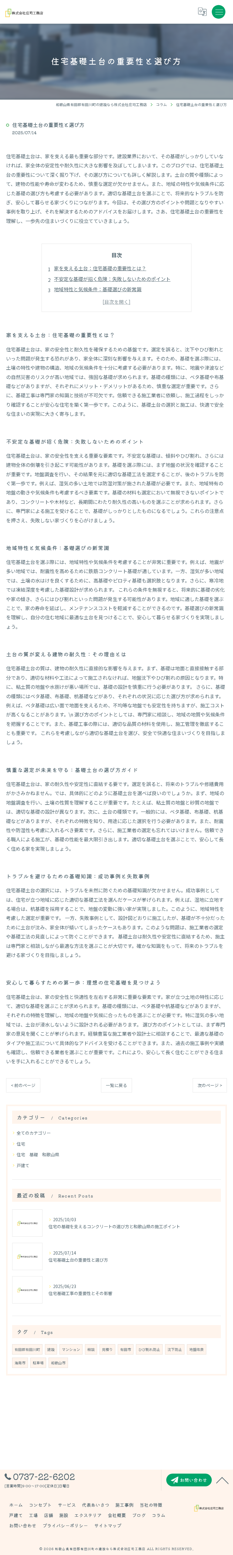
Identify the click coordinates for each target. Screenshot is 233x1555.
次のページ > (210, 1085)
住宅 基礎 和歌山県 (38, 1154)
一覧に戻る (116, 1085)
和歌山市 (58, 1362)
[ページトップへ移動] (222, 1480)
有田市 (125, 1349)
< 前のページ (23, 1085)
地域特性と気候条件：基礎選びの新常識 (97, 289)
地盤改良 (196, 1349)
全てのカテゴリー (34, 1133)
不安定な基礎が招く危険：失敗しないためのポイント (112, 278)
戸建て (23, 1165)
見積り (107, 1349)
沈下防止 (174, 1349)
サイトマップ (107, 1525)
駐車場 (38, 1362)
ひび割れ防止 (149, 1349)
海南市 (20, 1362)
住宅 (21, 1144)
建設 (51, 1349)
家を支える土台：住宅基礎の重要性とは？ (100, 268)
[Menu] (219, 12)
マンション (71, 1349)
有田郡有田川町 (27, 1349)
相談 (91, 1349)
